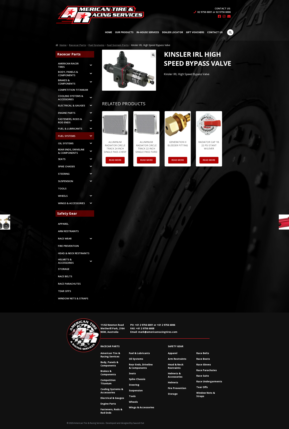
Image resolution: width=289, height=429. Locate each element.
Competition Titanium (108, 381)
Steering (134, 384)
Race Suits (202, 375)
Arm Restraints (177, 358)
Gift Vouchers (195, 32)
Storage (173, 393)
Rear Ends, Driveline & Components (141, 366)
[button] (153, 55)
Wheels (133, 401)
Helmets (173, 382)
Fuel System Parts (118, 45)
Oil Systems (136, 358)
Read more (115, 160)
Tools (132, 396)
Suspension (136, 390)
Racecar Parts (77, 45)
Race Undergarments (209, 381)
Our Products (124, 32)
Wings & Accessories (141, 407)
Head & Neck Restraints (175, 366)
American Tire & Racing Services (110, 355)
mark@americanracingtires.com (157, 331)
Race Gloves (203, 364)
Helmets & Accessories (175, 375)
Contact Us (215, 32)
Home (108, 32)
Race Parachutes (206, 370)
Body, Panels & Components (109, 364)
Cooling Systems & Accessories (112, 391)
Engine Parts (108, 403)
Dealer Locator (172, 32)
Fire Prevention (177, 388)
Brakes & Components (108, 372)
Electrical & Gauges (112, 398)
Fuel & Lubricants (139, 353)
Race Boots (203, 358)
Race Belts (202, 353)
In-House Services (147, 32)
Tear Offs (202, 387)
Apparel (172, 353)
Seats (132, 373)
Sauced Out (138, 423)
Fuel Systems (96, 45)
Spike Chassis (137, 379)
